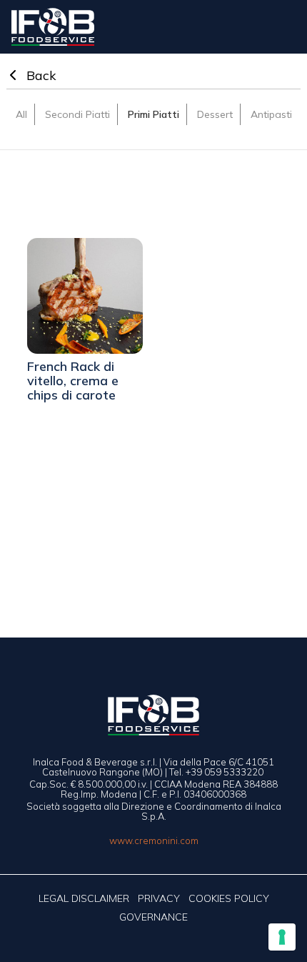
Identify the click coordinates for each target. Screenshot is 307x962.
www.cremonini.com (153, 840)
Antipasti (271, 114)
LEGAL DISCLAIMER (84, 898)
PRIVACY (159, 898)
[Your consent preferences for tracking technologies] (282, 937)
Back (39, 75)
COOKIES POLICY (228, 898)
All (21, 114)
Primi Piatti (153, 114)
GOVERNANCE (153, 917)
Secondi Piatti (77, 114)
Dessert (215, 114)
